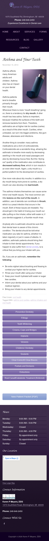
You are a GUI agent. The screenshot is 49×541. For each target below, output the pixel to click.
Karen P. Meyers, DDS (24, 7)
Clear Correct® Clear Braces (24, 360)
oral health (17, 297)
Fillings (24, 318)
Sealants (25, 354)
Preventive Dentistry (25, 312)
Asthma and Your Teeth (21, 59)
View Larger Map (9, 483)
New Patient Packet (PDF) (24, 396)
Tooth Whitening (24, 324)
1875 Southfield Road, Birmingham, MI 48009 (23, 504)
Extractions (25, 372)
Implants (24, 336)
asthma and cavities (21, 300)
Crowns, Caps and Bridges (25, 330)
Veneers (24, 342)
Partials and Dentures (24, 366)
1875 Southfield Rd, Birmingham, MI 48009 (24, 16)
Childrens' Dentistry (24, 348)
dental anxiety (32, 246)
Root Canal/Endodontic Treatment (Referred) (24, 378)
